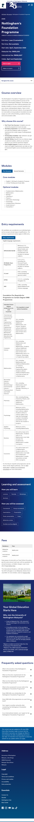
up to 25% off (8, 137)
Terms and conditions (8, 776)
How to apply (7, 63)
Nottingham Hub (6, 800)
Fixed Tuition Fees (10, 566)
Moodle (4, 797)
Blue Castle (5, 802)
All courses (9, 14)
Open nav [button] (32, 5)
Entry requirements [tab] (8, 237)
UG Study (4, 14)
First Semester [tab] (7, 171)
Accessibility (5, 782)
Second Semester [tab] (19, 171)
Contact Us (5, 795)
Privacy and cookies (7, 779)
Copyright (5, 774)
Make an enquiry (7, 68)
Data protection (6, 784)
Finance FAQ (26, 572)
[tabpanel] (17, 191)
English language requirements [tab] (11, 241)
